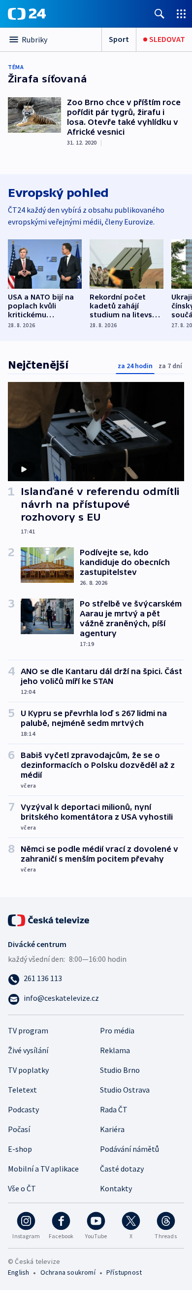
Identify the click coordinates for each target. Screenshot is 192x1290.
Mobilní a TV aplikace (43, 1169)
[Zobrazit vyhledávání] (159, 13)
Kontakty (116, 1188)
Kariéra (112, 1129)
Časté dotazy (122, 1169)
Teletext (22, 1090)
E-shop (20, 1149)
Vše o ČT (22, 1188)
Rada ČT (114, 1109)
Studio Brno (120, 1070)
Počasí (19, 1129)
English (18, 1272)
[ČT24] (27, 14)
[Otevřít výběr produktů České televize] (181, 13)
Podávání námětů (129, 1149)
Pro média (117, 1030)
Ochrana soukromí (68, 1272)
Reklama (115, 1050)
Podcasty (23, 1109)
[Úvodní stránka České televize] (49, 919)
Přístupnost (124, 1272)
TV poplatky (28, 1070)
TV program (28, 1030)
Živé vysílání (28, 1050)
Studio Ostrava (125, 1090)
